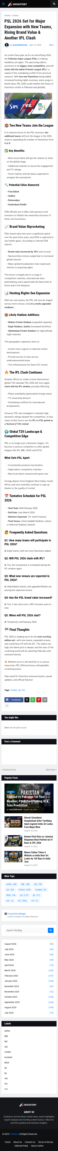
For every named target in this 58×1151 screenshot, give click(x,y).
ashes (11, 884)
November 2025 (29, 991)
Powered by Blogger (16, 914)
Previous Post (9, 770)
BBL (25, 884)
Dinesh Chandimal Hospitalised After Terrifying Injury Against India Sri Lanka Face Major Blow (38, 822)
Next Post (50, 770)
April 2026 (29, 965)
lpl (36, 895)
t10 (35, 901)
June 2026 (29, 954)
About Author (37, 1146)
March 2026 (29, 970)
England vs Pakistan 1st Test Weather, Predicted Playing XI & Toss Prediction (27, 801)
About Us (17, 1142)
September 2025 (29, 1002)
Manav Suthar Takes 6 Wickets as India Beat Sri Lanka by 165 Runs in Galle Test (37, 857)
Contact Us (30, 1142)
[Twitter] (26, 699)
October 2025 (29, 997)
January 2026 (29, 981)
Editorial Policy (21, 1146)
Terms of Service (45, 1142)
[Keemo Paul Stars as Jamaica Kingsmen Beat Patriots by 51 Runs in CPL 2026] (13, 840)
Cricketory (14, 1134)
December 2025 (29, 986)
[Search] (51, 930)
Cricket (15, 15)
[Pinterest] (38, 699)
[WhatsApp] (32, 699)
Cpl (10, 890)
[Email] (44, 699)
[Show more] (7, 705)
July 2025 (29, 1013)
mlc (9, 901)
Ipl (19, 690)
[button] (3, 4)
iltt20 (10, 895)
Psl (23, 690)
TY (20, 1137)
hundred (40, 890)
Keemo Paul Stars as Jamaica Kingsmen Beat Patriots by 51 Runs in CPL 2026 (38, 839)
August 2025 (29, 1007)
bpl (38, 884)
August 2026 (29, 944)
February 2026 (29, 976)
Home (7, 15)
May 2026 (29, 960)
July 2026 (29, 949)
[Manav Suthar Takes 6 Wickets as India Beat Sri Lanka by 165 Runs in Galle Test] (13, 856)
